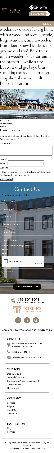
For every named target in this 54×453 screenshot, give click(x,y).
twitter (27, 320)
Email (3, 163)
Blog (9, 428)
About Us (30, 330)
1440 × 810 (5, 120)
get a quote (37, 14)
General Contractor (16, 377)
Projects (19, 330)
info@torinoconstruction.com (26, 357)
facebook (18, 320)
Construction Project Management (23, 381)
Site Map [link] (25, 448)
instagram (36, 320)
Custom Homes (14, 385)
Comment (6, 143)
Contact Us (45, 330)
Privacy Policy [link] (38, 448)
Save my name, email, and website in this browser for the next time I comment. (26, 173)
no (5, 254)
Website (4, 167)
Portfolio (11, 432)
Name (3, 159)
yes (6, 249)
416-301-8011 (41, 8)
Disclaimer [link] (14, 448)
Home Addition (14, 388)
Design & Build (14, 374)
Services (7, 330)
